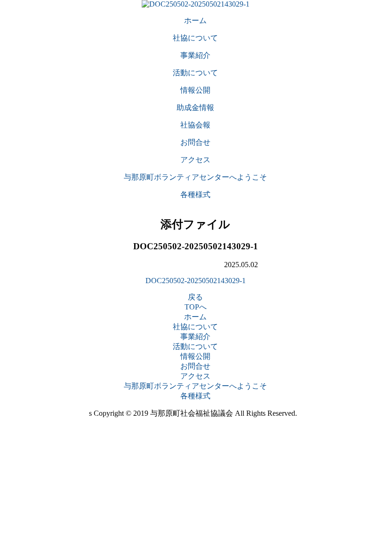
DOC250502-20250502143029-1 (195, 281)
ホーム (195, 317)
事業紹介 (195, 337)
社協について (195, 327)
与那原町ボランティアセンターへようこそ (195, 386)
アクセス (195, 376)
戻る (195, 297)
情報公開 (195, 356)
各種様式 (195, 396)
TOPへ (196, 307)
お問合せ (195, 366)
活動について (195, 346)
